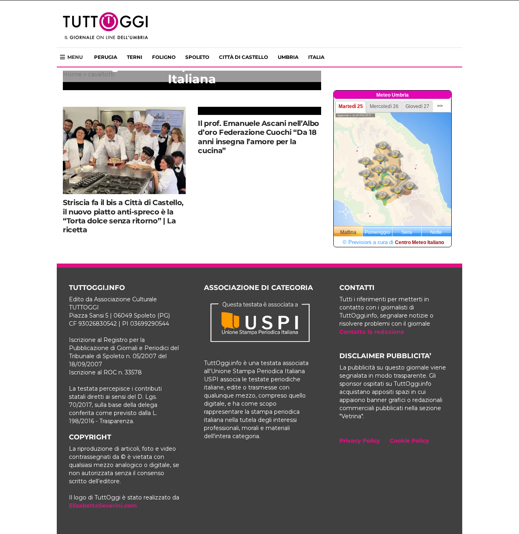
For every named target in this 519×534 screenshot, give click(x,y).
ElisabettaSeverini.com (103, 505)
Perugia (105, 57)
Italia (316, 57)
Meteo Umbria (392, 95)
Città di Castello (243, 57)
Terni (134, 57)
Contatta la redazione (371, 331)
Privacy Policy (359, 440)
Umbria (288, 57)
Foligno (164, 57)
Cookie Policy (409, 440)
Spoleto (197, 57)
